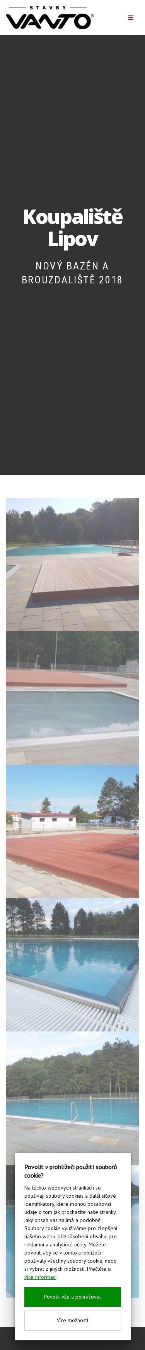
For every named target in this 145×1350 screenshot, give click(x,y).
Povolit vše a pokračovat (72, 1296)
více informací (40, 1276)
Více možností (72, 1320)
